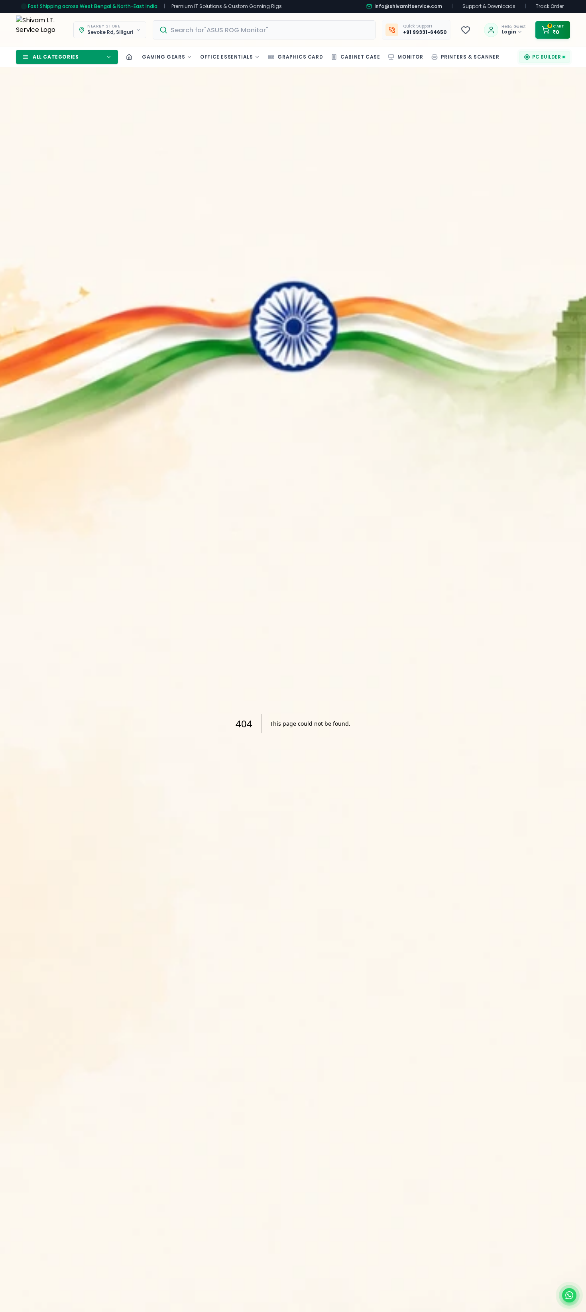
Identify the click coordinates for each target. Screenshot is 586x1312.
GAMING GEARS (163, 56)
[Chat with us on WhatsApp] (569, 1295)
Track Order (550, 6)
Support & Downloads (488, 6)
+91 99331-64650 (425, 32)
